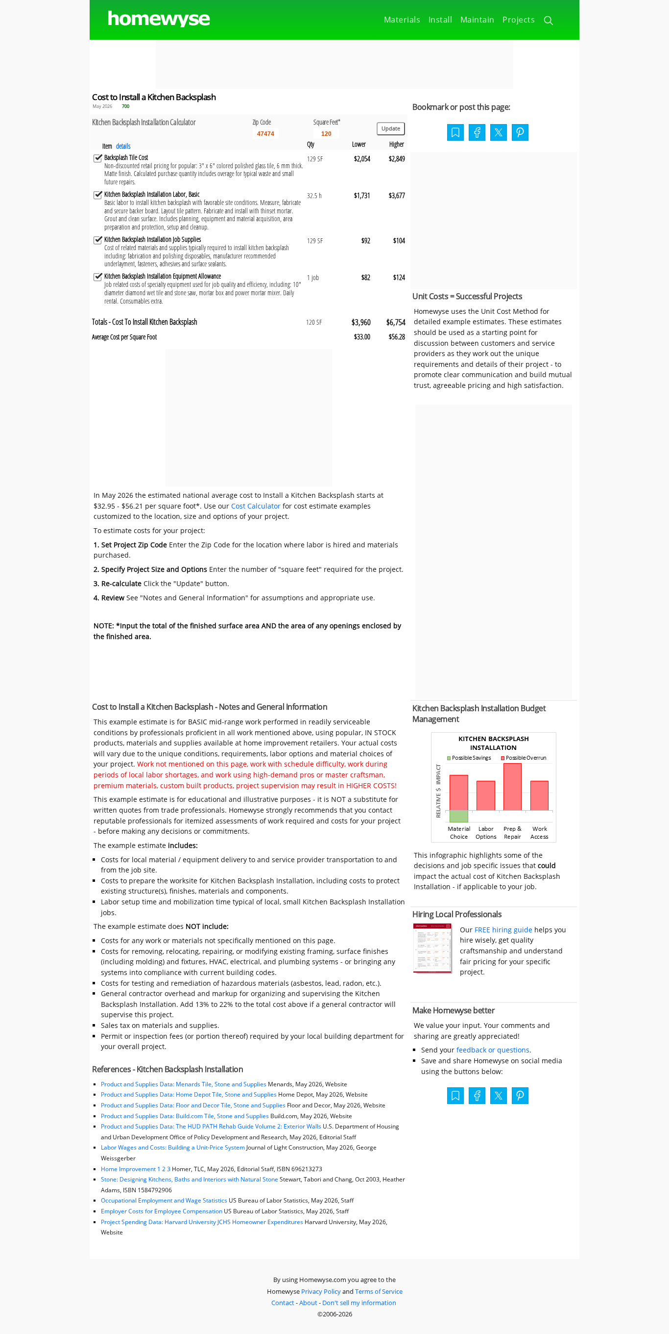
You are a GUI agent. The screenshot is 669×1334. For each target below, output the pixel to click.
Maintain (477, 19)
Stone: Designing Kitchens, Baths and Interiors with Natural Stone (189, 1179)
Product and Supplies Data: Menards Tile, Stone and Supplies (183, 1084)
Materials (402, 19)
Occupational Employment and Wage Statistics (164, 1200)
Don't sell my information (359, 1302)
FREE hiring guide (502, 929)
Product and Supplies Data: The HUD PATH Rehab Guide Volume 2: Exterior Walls (212, 1126)
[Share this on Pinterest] (520, 133)
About (308, 1302)
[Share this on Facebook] (477, 133)
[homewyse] (151, 19)
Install (441, 19)
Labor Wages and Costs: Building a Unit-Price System (173, 1147)
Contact (282, 1302)
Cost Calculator (256, 506)
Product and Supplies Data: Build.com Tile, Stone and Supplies (185, 1116)
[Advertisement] (334, 64)
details (123, 146)
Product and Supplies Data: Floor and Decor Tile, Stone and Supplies (193, 1105)
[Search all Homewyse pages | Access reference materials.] (549, 22)
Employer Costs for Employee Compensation (161, 1211)
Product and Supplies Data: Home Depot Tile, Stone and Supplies (189, 1094)
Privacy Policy (321, 1291)
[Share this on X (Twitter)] (498, 131)
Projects (518, 19)
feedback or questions (492, 1049)
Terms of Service (379, 1291)
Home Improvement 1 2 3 (135, 1169)
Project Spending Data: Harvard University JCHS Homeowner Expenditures (202, 1222)
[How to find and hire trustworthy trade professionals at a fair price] (433, 971)
